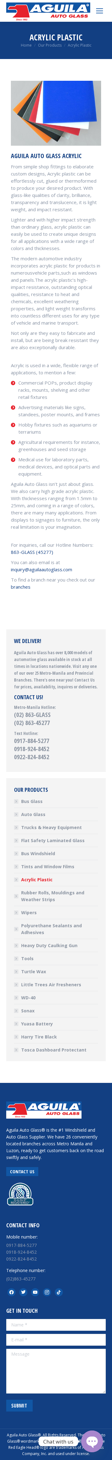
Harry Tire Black (39, 1037)
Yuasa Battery (37, 1024)
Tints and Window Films (47, 866)
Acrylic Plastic (37, 880)
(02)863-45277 (20, 1279)
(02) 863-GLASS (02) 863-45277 (32, 718)
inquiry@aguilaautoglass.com (41, 569)
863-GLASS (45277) (32, 552)
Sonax (28, 1011)
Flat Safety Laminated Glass (53, 840)
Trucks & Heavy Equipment (51, 827)
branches (20, 587)
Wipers (29, 912)
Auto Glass (33, 814)
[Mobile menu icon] (99, 11)
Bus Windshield (38, 853)
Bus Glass (32, 801)
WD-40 (28, 998)
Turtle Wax (33, 971)
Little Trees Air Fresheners (51, 985)
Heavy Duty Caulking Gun (49, 945)
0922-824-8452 (31, 757)
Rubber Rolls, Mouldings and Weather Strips (52, 896)
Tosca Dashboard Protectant (53, 1050)
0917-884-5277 (31, 741)
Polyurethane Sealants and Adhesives (51, 929)
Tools (27, 958)
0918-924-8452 (31, 749)
